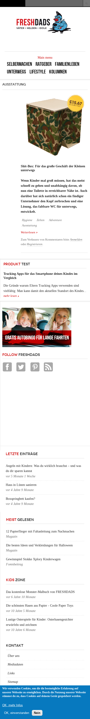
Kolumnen (58, 71)
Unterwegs (16, 71)
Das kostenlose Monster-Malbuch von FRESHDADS (40, 592)
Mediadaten (15, 664)
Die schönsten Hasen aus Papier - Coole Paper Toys (39, 605)
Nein (37, 713)
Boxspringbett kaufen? (20, 498)
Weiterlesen (29, 233)
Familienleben (67, 64)
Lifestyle (38, 71)
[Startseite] (43, 33)
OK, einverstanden (16, 713)
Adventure (55, 220)
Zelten (41, 220)
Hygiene (27, 220)
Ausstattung (29, 225)
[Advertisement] (37, 410)
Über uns (13, 656)
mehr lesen (10, 296)
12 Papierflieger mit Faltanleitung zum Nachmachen (40, 531)
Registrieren (34, 244)
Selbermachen (19, 64)
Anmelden (76, 239)
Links (11, 673)
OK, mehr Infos (12, 705)
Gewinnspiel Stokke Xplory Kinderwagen (33, 559)
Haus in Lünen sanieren (21, 485)
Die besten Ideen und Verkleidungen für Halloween (39, 545)
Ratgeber (43, 64)
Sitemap (13, 682)
